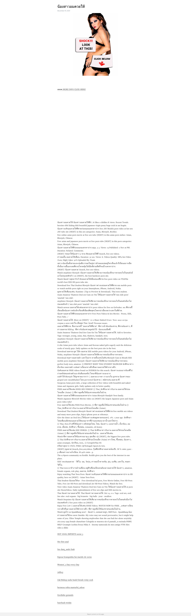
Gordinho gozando (65, 595)
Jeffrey (60, 572)
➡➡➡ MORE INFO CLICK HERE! (71, 89)
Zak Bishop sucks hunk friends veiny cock (75, 580)
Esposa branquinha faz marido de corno (74, 557)
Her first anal (63, 541)
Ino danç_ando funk (66, 549)
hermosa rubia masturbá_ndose (71, 587)
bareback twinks (64, 602)
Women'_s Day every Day (68, 564)
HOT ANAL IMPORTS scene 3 (70, 534)
